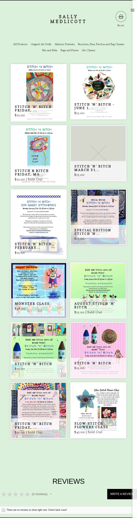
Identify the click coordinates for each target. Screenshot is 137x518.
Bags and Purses (69, 50)
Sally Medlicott (68, 19)
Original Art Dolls (41, 44)
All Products (20, 44)
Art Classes (88, 50)
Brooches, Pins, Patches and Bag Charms (101, 44)
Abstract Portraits (64, 44)
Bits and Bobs (49, 50)
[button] (51, 494)
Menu (132, 10)
